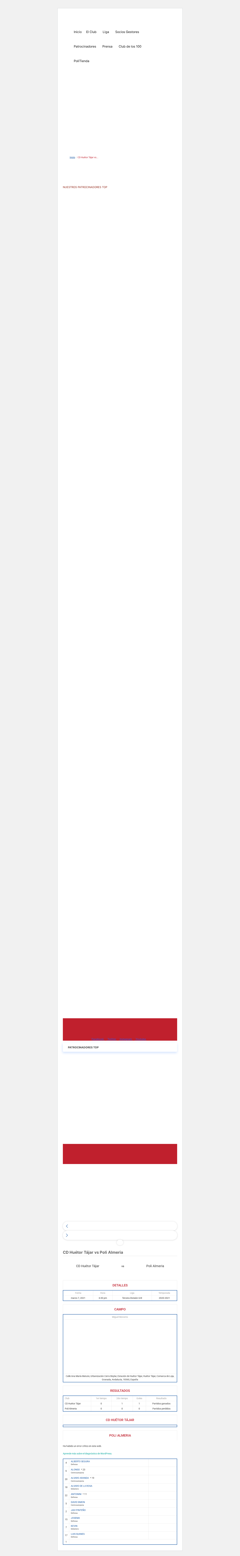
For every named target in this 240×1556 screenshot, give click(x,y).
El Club (91, 32)
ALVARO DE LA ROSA (81, 1486)
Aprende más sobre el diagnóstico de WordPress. (87, 1453)
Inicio (78, 32)
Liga (106, 32)
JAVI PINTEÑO (78, 1510)
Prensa (107, 46)
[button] (92, 32)
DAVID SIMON (78, 1502)
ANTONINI (76, 1494)
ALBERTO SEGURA (80, 1461)
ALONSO (75, 1469)
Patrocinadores (85, 46)
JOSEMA (75, 1518)
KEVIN (74, 1526)
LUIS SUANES (78, 1534)
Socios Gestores (127, 32)
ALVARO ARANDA (80, 1478)
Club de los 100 (130, 46)
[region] (120, 103)
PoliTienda (81, 61)
